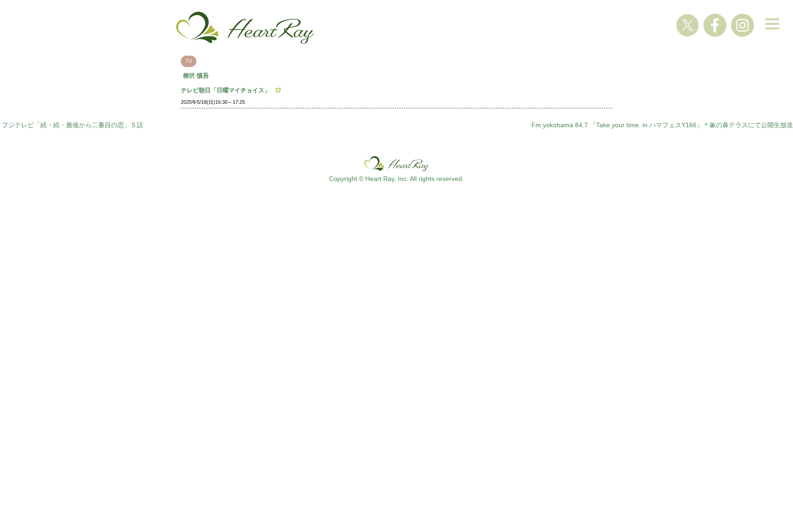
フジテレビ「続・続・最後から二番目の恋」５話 (72, 125)
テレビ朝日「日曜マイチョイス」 (225, 90)
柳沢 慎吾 (196, 75)
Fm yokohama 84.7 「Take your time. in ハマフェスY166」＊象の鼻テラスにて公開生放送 (662, 125)
